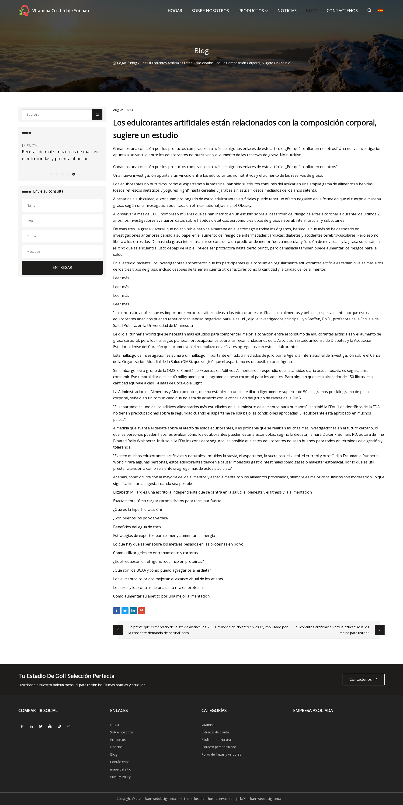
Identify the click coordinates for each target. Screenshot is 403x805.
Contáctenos (342, 10)
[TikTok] (68, 726)
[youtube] (49, 726)
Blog (311, 10)
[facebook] (21, 726)
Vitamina (208, 724)
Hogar (175, 10)
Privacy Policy (120, 776)
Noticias (287, 10)
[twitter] (40, 726)
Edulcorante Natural (217, 739)
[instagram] (59, 726)
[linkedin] (31, 726)
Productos (251, 10)
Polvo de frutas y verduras (221, 754)
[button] (51, 173)
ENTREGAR (62, 267)
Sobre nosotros (210, 10)
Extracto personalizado (219, 747)
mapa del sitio (120, 769)
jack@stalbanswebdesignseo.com (261, 798)
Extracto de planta (215, 732)
